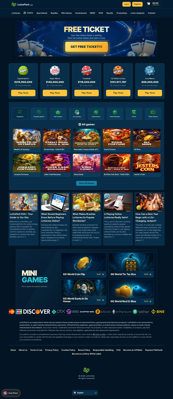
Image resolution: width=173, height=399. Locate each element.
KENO (92, 13)
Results (110, 13)
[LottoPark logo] (22, 4)
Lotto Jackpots (137, 13)
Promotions (122, 13)
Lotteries (16, 13)
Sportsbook (42, 13)
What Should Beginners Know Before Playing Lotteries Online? (53, 217)
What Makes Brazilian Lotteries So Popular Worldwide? (84, 217)
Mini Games (66, 13)
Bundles (54, 13)
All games (88, 124)
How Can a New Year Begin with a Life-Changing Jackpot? (147, 217)
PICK (101, 13)
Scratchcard (80, 13)
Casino (30, 13)
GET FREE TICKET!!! (86, 47)
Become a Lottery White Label (86, 353)
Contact (151, 13)
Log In (126, 4)
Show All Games (86, 183)
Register (137, 4)
